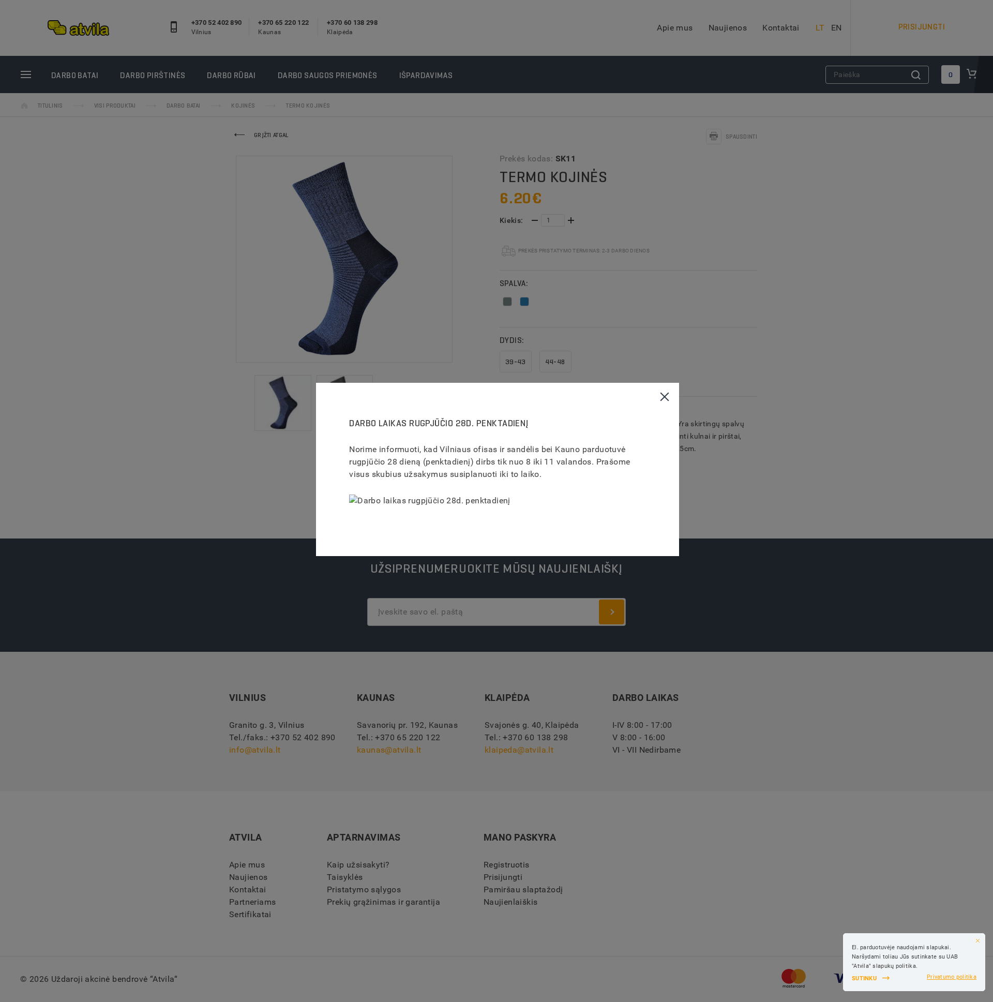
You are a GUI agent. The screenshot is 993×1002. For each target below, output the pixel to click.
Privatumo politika (951, 977)
